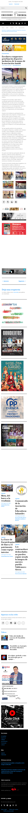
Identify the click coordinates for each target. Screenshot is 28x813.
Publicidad (16, 4)
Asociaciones (21, 27)
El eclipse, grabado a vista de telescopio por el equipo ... (17, 657)
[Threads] (19, 623)
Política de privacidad (8, 811)
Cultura (3, 744)
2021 (7, 27)
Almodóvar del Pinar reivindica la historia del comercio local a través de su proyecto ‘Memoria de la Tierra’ (13, 771)
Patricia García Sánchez (21, 573)
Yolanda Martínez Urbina (7, 556)
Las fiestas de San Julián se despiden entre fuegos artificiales (12, 763)
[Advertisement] (14, 251)
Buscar (26, 8)
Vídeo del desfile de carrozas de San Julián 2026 (17, 637)
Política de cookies (13, 809)
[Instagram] (11, 623)
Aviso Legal (4, 809)
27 (16, 27)
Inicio (3, 27)
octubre (12, 27)
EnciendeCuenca (17, 65)
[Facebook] (3, 623)
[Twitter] (7, 623)
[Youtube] (15, 623)
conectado (15, 292)
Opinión (11, 4)
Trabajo (3, 739)
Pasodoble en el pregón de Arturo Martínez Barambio (18, 647)
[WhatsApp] (23, 623)
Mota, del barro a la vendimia (5, 498)
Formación (3, 743)
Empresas (3, 738)
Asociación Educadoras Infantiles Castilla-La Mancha (20, 519)
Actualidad (3, 736)
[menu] (3, 23)
